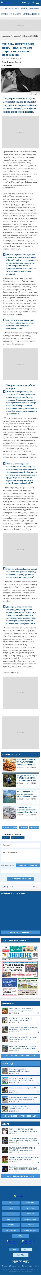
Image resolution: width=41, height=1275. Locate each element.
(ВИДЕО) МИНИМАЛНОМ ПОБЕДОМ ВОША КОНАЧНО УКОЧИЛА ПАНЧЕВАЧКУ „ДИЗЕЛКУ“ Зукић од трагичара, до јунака (20, 1159)
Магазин (16, 36)
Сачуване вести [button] (28, 2)
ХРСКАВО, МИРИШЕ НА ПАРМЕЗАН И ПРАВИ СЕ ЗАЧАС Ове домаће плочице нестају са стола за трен (20, 765)
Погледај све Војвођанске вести (20, 1056)
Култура (11, 1225)
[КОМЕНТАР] (10, 887)
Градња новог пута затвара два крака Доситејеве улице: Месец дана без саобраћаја (20, 1099)
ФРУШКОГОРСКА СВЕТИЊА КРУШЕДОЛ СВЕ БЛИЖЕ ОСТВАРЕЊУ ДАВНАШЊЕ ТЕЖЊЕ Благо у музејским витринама (20, 1020)
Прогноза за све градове (20, 932)
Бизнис (24, 8)
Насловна (6, 36)
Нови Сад (30, 1214)
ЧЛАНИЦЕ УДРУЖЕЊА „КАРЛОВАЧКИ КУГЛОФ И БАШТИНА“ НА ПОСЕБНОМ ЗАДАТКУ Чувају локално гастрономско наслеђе (20, 1109)
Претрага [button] (33, 2)
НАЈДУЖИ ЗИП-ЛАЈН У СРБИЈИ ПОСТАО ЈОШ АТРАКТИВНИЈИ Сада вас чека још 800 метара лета (20, 781)
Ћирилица (26, 1249)
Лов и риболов (10, 1230)
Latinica (13, 1249)
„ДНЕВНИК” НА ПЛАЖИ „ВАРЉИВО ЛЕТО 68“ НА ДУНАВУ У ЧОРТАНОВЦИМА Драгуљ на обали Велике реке (20, 1030)
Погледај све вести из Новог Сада (20, 1116)
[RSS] (27, 1261)
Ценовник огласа (15, 1266)
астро (18, 14)
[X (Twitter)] (20, 1261)
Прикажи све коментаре (20, 879)
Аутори (37, 1266)
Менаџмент (5, 1266)
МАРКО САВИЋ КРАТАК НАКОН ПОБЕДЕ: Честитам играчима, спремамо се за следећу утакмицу (20, 1150)
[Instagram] (16, 1261)
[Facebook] (13, 1261)
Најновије (14, 8)
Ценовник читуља (27, 1266)
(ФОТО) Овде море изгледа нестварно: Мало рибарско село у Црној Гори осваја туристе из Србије (20, 796)
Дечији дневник (30, 1230)
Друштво (34, 8)
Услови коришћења (7, 865)
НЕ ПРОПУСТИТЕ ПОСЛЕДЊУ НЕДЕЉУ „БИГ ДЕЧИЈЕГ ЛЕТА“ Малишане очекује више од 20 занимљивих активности (20, 1080)
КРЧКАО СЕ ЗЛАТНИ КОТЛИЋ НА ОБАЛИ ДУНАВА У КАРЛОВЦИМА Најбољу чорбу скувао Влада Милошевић (20, 1048)
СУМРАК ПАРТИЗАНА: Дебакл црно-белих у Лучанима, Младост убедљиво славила (20, 1140)
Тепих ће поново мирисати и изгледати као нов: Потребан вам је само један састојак (20, 812)
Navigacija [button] (38, 2)
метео (4, 14)
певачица (23, 827)
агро (11, 14)
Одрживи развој (30, 1219)
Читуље (20, 1236)
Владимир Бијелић (14, 62)
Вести (4, 8)
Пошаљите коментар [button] (27, 865)
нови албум (34, 827)
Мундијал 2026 (30, 14)
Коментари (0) (9, 65)
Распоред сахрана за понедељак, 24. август (20, 1090)
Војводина (11, 1219)
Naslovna (20, 1255)
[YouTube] (24, 1261)
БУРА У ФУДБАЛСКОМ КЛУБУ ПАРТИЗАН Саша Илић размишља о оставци (20, 1131)
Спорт (11, 1214)
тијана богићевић (10, 827)
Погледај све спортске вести (20, 1176)
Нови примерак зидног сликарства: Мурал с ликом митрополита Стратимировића (20, 1071)
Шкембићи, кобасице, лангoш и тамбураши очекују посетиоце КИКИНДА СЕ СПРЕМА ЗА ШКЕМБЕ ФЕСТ (20, 1011)
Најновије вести (18, 838)
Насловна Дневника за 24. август (20, 970)
